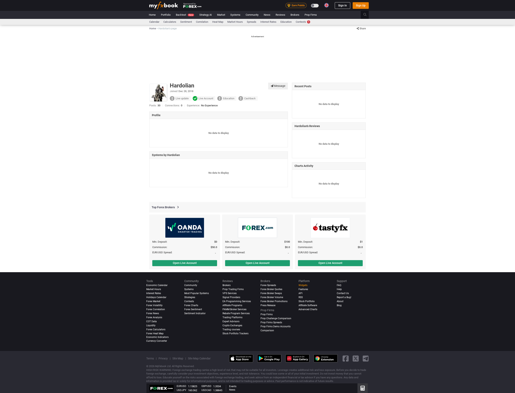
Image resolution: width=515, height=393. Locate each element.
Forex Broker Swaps (271, 293)
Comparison (267, 330)
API (300, 293)
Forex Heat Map (155, 333)
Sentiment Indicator (195, 313)
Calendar (154, 21)
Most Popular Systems (196, 293)
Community (252, 14)
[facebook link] (346, 358)
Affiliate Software (308, 305)
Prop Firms (311, 14)
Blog (339, 305)
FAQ (339, 285)
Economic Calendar (157, 285)
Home (152, 14)
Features (303, 289)
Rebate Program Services (236, 313)
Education (286, 21)
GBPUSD (206, 386)
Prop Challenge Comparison (276, 318)
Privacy (163, 358)
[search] (367, 15)
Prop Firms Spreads (271, 322)
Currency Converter (156, 341)
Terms (150, 358)
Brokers (294, 14)
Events (232, 386)
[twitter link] (356, 358)
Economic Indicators (157, 337)
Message (279, 85)
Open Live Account (185, 263)
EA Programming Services (236, 301)
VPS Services (229, 293)
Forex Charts (191, 305)
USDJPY (181, 390)
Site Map (177, 358)
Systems (235, 14)
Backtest (184, 14)
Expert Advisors (230, 321)
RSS (301, 297)
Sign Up (361, 5)
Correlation (202, 21)
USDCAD (206, 390)
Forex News (152, 313)
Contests (302, 21)
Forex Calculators (155, 329)
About (340, 301)
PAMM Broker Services (234, 309)
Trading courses (231, 329)
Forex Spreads (268, 285)
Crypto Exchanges (232, 325)
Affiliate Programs (232, 305)
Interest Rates (268, 21)
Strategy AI (205, 14)
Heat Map (217, 21)
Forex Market (153, 301)
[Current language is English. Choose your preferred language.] (326, 5)
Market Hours (235, 21)
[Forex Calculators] (362, 388)
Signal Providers (231, 297)
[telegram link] (366, 358)
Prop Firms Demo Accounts (275, 326)
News (267, 14)
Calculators (169, 21)
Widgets (303, 285)
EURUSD (181, 386)
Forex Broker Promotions (274, 301)
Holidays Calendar (156, 297)
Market (221, 14)
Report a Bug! (344, 297)
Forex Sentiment (193, 309)
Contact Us (343, 293)
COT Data (151, 321)
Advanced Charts (308, 309)
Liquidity (151, 325)
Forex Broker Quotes (271, 289)
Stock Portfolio (307, 301)
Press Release (268, 305)
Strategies (189, 297)
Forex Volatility (154, 305)
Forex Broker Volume (272, 297)
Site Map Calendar (199, 358)
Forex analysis (154, 317)
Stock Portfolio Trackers (235, 333)
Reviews (280, 14)
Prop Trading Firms (233, 289)
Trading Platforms (232, 317)
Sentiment (186, 21)
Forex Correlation (155, 309)
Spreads (251, 21)
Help (339, 289)
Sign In (342, 5)
